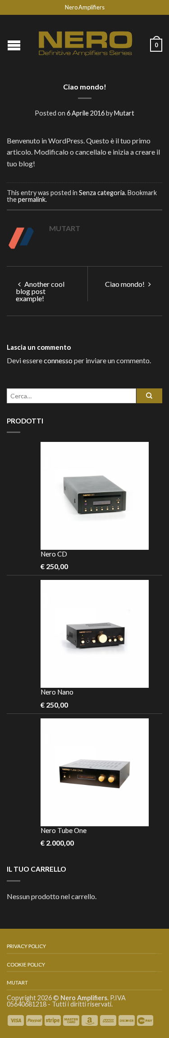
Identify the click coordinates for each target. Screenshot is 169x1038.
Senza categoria (102, 192)
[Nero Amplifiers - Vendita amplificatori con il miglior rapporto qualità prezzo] (85, 42)
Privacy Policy (26, 946)
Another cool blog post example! (40, 291)
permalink (32, 199)
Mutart (124, 113)
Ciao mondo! (125, 284)
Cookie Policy (26, 964)
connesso (58, 360)
